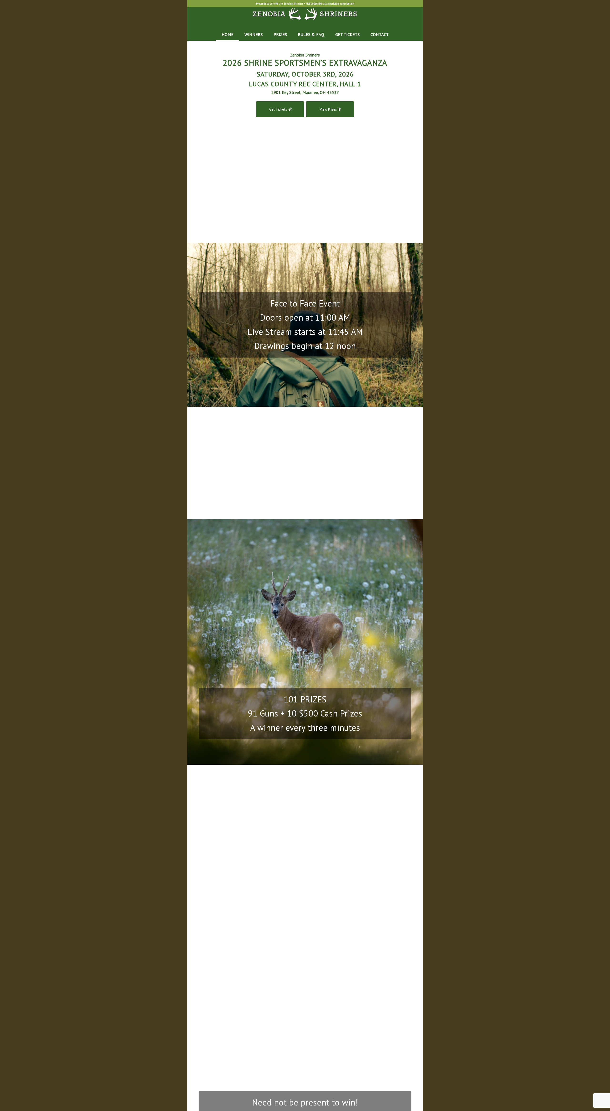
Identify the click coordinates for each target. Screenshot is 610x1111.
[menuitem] (227, 35)
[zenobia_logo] (305, 17)
